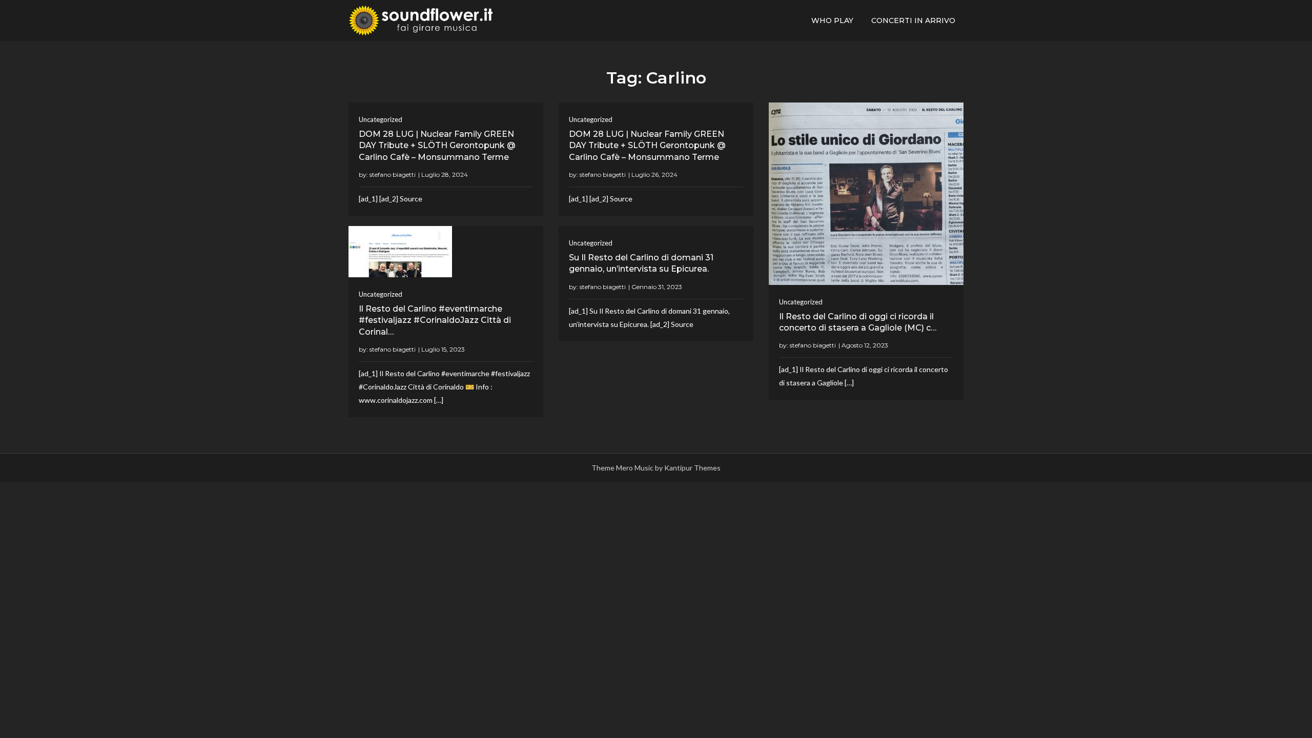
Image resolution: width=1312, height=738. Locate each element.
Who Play (832, 20)
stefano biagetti (393, 174)
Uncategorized (380, 119)
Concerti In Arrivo (913, 20)
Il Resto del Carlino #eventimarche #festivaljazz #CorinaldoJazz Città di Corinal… (435, 320)
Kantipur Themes (692, 467)
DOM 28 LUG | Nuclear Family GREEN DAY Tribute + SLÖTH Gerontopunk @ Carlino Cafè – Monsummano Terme (437, 145)
